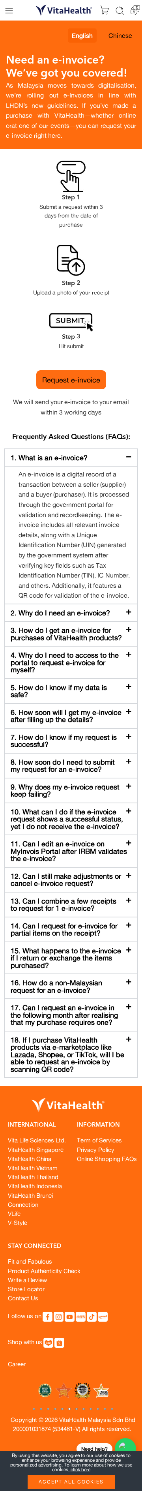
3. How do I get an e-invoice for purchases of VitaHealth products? (66, 634)
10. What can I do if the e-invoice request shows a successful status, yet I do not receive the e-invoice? (67, 819)
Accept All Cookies (71, 1482)
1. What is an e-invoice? (49, 457)
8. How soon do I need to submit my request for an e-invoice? (63, 766)
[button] (71, 457)
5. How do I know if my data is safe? (59, 691)
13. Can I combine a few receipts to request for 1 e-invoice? (63, 904)
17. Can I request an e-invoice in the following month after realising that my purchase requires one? (64, 1014)
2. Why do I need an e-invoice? (60, 612)
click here (80, 1469)
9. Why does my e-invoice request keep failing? (65, 790)
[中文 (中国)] (135, 9)
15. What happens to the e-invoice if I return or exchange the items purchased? (66, 958)
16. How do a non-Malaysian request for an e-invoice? (56, 986)
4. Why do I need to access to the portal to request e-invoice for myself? (65, 662)
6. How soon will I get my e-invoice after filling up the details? (66, 716)
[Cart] (104, 10)
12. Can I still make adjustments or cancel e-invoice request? (66, 880)
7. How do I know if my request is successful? (64, 741)
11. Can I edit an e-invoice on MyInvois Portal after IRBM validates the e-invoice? (69, 851)
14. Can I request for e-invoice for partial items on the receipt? (64, 929)
